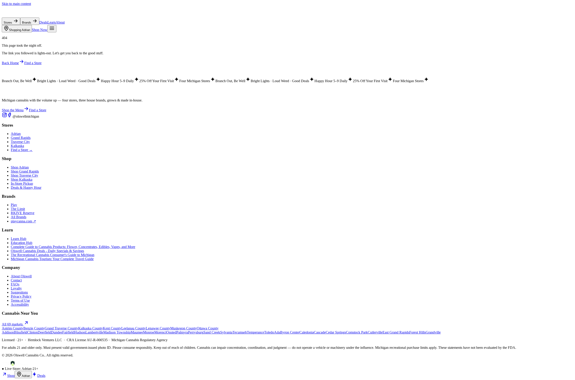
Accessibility (20, 304)
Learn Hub (18, 239)
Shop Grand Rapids (25, 171)
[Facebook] (10, 116)
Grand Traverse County (61, 328)
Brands (27, 22)
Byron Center (289, 332)
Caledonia (306, 332)
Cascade (320, 332)
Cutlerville (375, 332)
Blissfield (20, 332)
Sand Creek (211, 332)
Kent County (112, 328)
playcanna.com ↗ (23, 221)
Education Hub (21, 243)
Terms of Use (20, 300)
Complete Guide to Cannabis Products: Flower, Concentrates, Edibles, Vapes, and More (73, 247)
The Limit (18, 209)
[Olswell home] (22, 15)
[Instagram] (4, 116)
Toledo (269, 332)
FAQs (15, 284)
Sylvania (226, 332)
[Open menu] (51, 28)
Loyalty (16, 288)
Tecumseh (239, 332)
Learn (51, 22)
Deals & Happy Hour (26, 187)
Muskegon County (183, 328)
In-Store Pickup (22, 183)
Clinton (32, 332)
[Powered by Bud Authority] (15, 365)
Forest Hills (417, 332)
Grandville (433, 332)
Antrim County (12, 328)
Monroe (148, 332)
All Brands (18, 217)
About (60, 22)
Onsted (171, 332)
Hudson (79, 332)
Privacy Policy (21, 296)
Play (14, 205)
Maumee (137, 332)
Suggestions (19, 292)
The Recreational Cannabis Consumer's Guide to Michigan (52, 255)
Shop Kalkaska (21, 179)
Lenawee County (158, 328)
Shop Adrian (20, 167)
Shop (11, 376)
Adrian (19, 30)
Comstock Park (357, 332)
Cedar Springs (336, 332)
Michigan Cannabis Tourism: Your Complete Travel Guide (52, 259)
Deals (43, 22)
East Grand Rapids (396, 332)
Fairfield (68, 332)
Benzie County (34, 328)
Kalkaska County (90, 328)
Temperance (255, 332)
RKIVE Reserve (22, 213)
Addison (8, 332)
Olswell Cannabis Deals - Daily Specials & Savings (47, 251)
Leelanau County (133, 328)
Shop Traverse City (24, 175)
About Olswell (21, 276)
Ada (277, 332)
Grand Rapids (21, 138)
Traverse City (20, 142)
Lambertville (94, 332)
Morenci (160, 332)
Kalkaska (17, 146)
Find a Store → (22, 150)
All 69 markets (13, 324)
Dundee (56, 332)
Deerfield (44, 332)
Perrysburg (195, 332)
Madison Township (117, 332)
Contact (16, 280)
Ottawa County (208, 328)
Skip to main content (16, 4)
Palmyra (182, 332)
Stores (8, 22)
